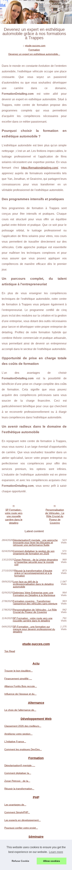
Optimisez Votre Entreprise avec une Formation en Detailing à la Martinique (34, 593)
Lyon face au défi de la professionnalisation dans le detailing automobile (33, 584)
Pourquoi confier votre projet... (21, 827)
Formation (34, 49)
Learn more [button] (56, 851)
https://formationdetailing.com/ (39, 167)
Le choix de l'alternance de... (20, 710)
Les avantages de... (15, 804)
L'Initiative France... (15, 741)
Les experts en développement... (22, 820)
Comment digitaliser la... (17, 773)
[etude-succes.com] (36, 12)
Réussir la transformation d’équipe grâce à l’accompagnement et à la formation (33, 573)
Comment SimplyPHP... (17, 812)
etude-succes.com (35, 45)
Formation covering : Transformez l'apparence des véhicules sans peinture (35, 602)
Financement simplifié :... (18, 678)
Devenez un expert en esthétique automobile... (34, 54)
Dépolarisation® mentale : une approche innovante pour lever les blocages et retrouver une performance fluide (35, 542)
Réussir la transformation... (19, 788)
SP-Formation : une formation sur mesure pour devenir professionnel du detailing (34, 629)
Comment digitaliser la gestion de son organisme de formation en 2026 (34, 552)
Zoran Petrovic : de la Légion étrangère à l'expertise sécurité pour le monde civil (36, 562)
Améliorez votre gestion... (18, 733)
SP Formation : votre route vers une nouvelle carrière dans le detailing (13, 516)
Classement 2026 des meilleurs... (22, 726)
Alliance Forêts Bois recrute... (20, 686)
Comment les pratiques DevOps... (23, 749)
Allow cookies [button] (51, 861)
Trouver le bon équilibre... (18, 670)
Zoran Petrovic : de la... (17, 780)
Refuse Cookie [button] (20, 861)
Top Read (9, 651)
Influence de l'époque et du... (20, 693)
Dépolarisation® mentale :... (19, 765)
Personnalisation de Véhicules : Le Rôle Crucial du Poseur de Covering (54, 516)
